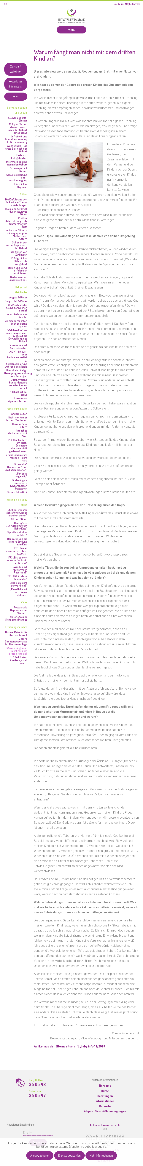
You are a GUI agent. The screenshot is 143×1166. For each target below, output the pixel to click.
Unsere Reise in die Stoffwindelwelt (16, 633)
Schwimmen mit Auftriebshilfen (18, 346)
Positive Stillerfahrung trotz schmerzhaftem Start (16, 222)
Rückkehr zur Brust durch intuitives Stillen (16, 211)
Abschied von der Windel (17, 315)
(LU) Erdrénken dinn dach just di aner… (18, 660)
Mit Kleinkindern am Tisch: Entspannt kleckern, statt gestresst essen (17, 445)
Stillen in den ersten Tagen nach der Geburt (16, 245)
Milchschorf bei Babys (18, 393)
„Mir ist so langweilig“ (21, 475)
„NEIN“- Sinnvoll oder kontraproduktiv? (17, 354)
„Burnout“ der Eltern (19, 425)
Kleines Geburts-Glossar (17, 119)
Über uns (105, 1086)
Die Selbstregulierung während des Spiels (16, 364)
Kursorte (105, 1106)
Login (120, 4)
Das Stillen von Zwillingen (18, 253)
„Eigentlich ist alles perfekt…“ (16, 533)
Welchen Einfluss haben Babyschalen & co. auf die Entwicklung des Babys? (16, 336)
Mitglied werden (132, 4)
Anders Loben (19, 413)
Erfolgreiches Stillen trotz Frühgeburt (19, 261)
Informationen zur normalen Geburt (16, 163)
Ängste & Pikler (18, 297)
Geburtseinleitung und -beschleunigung (16, 177)
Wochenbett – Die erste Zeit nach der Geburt (16, 148)
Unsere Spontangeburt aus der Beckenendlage (15, 641)
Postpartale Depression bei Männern (18, 610)
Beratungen (105, 1096)
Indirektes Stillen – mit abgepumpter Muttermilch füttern (16, 234)
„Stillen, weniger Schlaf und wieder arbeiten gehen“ (16, 512)
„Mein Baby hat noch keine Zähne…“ (18, 592)
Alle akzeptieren (39, 1155)
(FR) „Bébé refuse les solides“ (17, 577)
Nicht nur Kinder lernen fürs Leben (16, 419)
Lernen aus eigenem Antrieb (17, 400)
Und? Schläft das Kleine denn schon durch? (16, 307)
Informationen (105, 1101)
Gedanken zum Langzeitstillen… (18, 278)
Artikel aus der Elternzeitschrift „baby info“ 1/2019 (69, 1046)
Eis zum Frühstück (17, 492)
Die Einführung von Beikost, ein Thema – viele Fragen (16, 202)
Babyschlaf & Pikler (16, 301)
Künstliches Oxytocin (20, 185)
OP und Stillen (19, 519)
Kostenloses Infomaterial (15, 84)
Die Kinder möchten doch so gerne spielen (15, 323)
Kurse (105, 1091)
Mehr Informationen (101, 1155)
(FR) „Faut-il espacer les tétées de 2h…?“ (16, 551)
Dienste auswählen (69, 1155)
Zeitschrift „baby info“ (15, 69)
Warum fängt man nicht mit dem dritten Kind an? (17, 651)
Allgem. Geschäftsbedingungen (105, 1111)
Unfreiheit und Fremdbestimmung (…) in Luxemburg (16, 139)
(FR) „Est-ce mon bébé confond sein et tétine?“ (16, 560)
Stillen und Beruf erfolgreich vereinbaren (17, 270)
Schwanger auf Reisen (18, 169)
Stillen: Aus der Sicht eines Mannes (16, 618)
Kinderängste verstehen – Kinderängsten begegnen (18, 484)
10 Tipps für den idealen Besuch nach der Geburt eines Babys (17, 128)
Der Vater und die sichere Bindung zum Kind (17, 541)
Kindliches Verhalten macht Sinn (17, 433)
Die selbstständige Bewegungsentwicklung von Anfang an (15, 373)
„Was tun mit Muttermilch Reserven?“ (20, 569)
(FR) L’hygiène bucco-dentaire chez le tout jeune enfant (17, 383)
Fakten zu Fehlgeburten (19, 156)
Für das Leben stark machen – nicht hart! (16, 457)
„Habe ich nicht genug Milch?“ (18, 584)
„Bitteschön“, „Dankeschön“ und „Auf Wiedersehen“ (16, 467)
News (16, 96)
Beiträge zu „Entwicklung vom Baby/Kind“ (16, 525)
